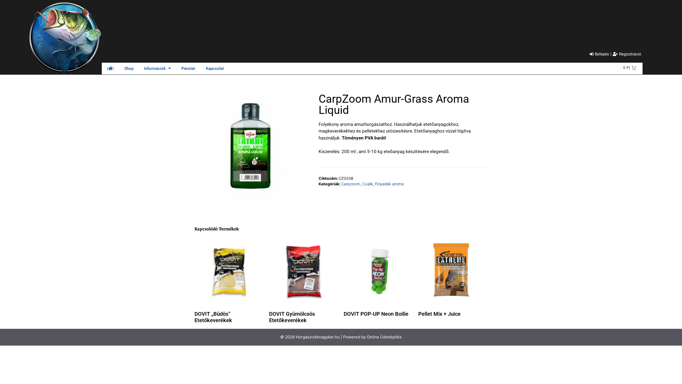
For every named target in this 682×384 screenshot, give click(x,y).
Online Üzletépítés (384, 336)
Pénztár (188, 68)
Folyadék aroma (389, 184)
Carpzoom (350, 184)
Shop (128, 68)
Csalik (367, 184)
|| (110, 68)
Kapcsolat (215, 68)
